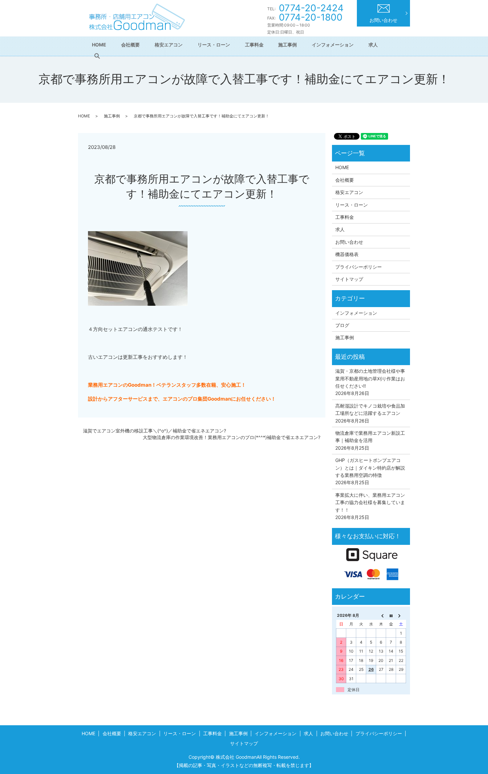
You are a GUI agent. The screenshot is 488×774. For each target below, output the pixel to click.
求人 (373, 44)
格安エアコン (169, 44)
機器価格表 (347, 254)
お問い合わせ (383, 20)
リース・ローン (214, 44)
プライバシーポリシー (358, 267)
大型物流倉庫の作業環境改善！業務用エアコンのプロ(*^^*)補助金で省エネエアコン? (231, 437)
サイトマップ (349, 279)
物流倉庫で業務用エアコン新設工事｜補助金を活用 (370, 436)
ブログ (342, 325)
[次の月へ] (401, 615)
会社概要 (130, 44)
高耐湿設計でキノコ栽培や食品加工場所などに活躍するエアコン (370, 409)
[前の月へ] (381, 615)
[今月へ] (391, 615)
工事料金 (254, 44)
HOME (99, 44)
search (97, 56)
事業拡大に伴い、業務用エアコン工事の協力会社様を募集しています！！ (370, 502)
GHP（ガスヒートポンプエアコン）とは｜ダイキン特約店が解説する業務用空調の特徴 (370, 467)
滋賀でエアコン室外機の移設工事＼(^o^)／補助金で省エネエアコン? (154, 430)
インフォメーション (333, 44)
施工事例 (287, 44)
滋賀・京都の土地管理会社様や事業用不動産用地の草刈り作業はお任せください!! (370, 378)
